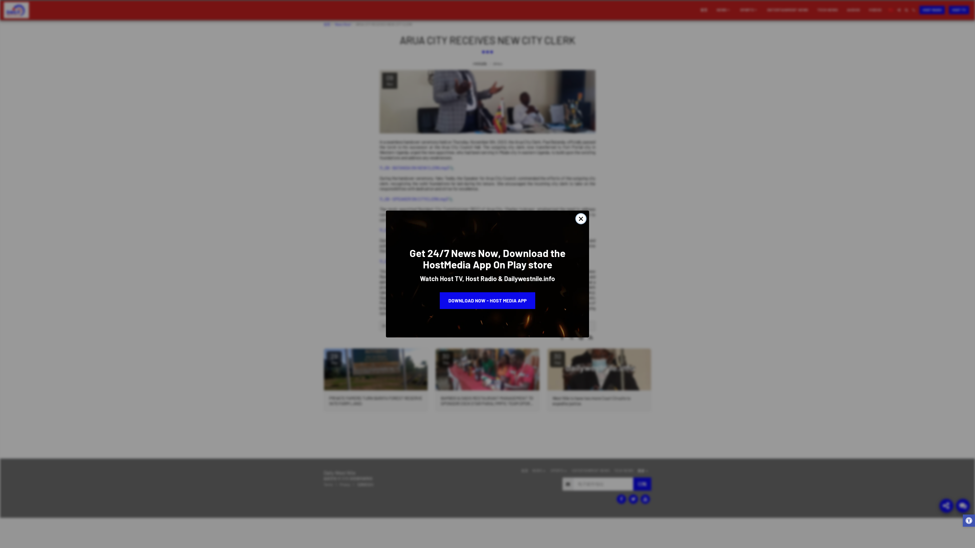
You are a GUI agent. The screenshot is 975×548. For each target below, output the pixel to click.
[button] (969, 521)
